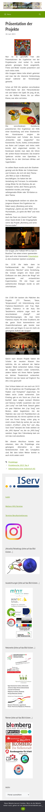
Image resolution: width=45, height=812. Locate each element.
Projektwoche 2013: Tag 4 (18, 465)
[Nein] (42, 806)
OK (23, 809)
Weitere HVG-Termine (14, 506)
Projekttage (13, 462)
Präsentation (33, 256)
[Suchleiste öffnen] (40, 14)
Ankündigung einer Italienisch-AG (21, 468)
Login (7, 497)
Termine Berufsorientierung (16, 515)
